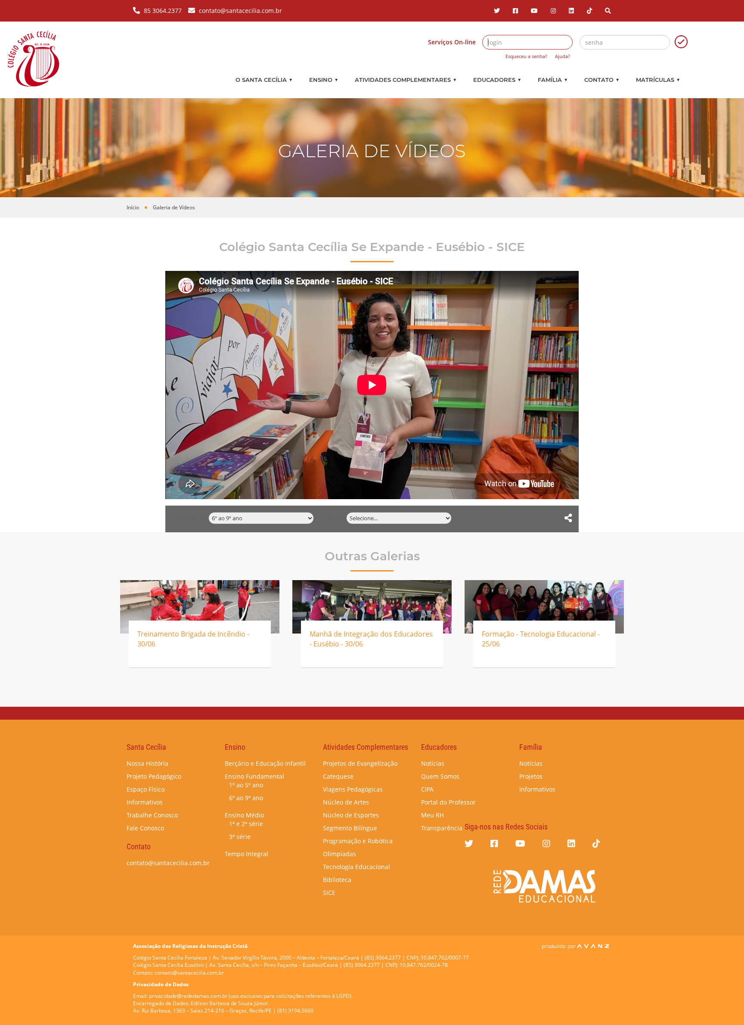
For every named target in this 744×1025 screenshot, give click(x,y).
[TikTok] (589, 10)
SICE (329, 892)
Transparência (441, 828)
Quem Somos (440, 776)
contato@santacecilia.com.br (240, 10)
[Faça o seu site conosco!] (575, 946)
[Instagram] (553, 10)
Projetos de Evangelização (360, 763)
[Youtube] (534, 10)
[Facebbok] (515, 10)
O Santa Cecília (264, 80)
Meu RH (432, 815)
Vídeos (333, 517)
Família (552, 80)
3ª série (240, 836)
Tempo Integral (246, 854)
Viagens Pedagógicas (353, 789)
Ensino (323, 80)
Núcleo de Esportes (351, 815)
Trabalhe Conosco (152, 815)
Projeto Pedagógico (154, 776)
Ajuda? (562, 56)
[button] (608, 10)
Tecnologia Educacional (356, 867)
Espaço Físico (145, 789)
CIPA (427, 789)
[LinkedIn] (571, 10)
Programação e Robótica (358, 841)
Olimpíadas (339, 854)
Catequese (338, 776)
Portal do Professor (448, 802)
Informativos (145, 802)
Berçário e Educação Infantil (265, 763)
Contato (601, 80)
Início (133, 207)
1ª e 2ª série (246, 824)
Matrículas (658, 80)
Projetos (530, 776)
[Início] (33, 58)
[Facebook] (494, 843)
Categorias (189, 517)
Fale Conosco (145, 828)
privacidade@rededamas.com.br (188, 996)
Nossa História (147, 763)
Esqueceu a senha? (526, 56)
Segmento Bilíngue (350, 828)
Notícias (432, 763)
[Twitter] (497, 10)
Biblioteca (337, 880)
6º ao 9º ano (246, 798)
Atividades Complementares (405, 80)
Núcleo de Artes (346, 802)
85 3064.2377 (163, 10)
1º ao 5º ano (246, 785)
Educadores (497, 80)
